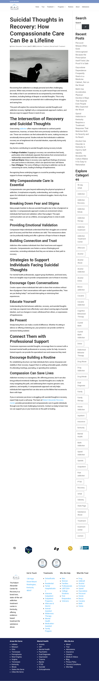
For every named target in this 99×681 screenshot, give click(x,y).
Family (80, 392)
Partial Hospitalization (50, 588)
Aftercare (81, 248)
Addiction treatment (81, 228)
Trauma (42, 659)
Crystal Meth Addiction (81, 335)
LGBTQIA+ (66, 588)
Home (37, 7)
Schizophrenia (44, 669)
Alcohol (80, 254)
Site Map (69, 667)
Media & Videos (72, 657)
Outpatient (82, 467)
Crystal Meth (80, 324)
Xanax (81, 606)
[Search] (85, 26)
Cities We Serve (18, 672)
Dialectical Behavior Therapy (82, 353)
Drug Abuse (82, 362)
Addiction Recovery (81, 201)
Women (65, 581)
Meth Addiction (81, 444)
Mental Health (80, 435)
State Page (82, 506)
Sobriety (81, 500)
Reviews (70, 7)
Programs (61, 7)
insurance (81, 422)
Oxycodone (83, 591)
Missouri (15, 647)
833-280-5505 (15, 1)
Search (78, 23)
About (77, 7)
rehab (80, 494)
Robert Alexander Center (19, 46)
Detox (80, 344)
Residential (49, 583)
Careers (69, 654)
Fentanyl (82, 586)
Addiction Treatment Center (82, 239)
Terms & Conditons (73, 664)
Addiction (81, 194)
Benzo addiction (81, 288)
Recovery (81, 488)
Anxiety (41, 644)
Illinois (14, 667)
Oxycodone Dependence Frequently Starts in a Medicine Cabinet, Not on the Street (82, 76)
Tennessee (16, 652)
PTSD (80, 482)
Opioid (81, 588)
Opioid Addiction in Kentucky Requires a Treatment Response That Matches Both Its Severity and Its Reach (82, 125)
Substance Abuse (82, 513)
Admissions (85, 7)
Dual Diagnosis (81, 384)
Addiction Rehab (81, 210)
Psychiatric (43, 652)
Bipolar (41, 662)
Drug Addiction (81, 369)
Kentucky (15, 664)
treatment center (81, 528)
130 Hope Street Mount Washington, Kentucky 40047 (32, 584)
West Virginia (17, 657)
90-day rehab (80, 186)
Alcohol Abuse (80, 261)
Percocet (82, 593)
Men (63, 578)
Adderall (82, 581)
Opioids (80, 461)
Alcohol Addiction (81, 270)
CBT (40, 647)
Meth (80, 603)
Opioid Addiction (81, 453)
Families (65, 583)
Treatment (50, 7)
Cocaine (81, 296)
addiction (23, 129)
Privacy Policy (71, 662)
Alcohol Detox (80, 279)
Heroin (81, 596)
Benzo (81, 598)
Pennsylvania (17, 654)
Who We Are (69, 641)
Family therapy (80, 399)
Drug (80, 578)
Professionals (67, 586)
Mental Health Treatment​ (57, 46)
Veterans (65, 601)
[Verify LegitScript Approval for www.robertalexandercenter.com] (28, 553)
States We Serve (18, 669)
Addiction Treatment (43, 46)
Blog (67, 659)
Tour (43, 7)
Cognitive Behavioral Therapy (82, 314)
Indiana (14, 644)
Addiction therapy (81, 219)
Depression (43, 657)
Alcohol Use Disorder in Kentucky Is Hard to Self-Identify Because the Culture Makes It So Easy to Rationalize (82, 153)
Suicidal (42, 667)
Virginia (14, 659)
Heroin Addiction (81, 408)
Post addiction (81, 474)
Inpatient (81, 416)
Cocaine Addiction (81, 303)
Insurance (70, 652)
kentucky (81, 428)
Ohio (13, 649)
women (80, 536)
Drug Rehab (82, 377)
